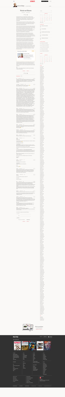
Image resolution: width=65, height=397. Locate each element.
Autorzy (44, 371)
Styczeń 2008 (42, 293)
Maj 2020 (41, 143)
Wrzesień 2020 (42, 139)
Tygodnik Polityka (15, 354)
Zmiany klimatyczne (35, 369)
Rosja (23, 358)
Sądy (13, 370)
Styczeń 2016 (42, 196)
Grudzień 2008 (42, 282)
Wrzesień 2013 (42, 225)
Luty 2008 (41, 292)
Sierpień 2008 (42, 286)
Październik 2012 (42, 236)
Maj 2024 (41, 94)
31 (44, 21)
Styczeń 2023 (42, 110)
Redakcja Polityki (15, 376)
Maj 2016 (41, 192)
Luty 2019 (41, 158)
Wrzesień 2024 (42, 90)
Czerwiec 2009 (42, 276)
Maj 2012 (41, 240)
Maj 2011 (41, 252)
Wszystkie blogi (45, 359)
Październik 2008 (42, 284)
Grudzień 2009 (42, 270)
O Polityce (14, 381)
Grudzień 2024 (42, 87)
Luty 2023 (41, 109)
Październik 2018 (42, 162)
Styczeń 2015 (42, 208)
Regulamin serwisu (28, 376)
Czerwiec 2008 (42, 288)
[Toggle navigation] (14, 1)
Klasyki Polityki (45, 366)
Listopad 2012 (42, 235)
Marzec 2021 (41, 133)
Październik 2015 (42, 199)
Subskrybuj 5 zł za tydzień (39, 329)
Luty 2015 (41, 207)
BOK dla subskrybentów (15, 380)
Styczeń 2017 (42, 184)
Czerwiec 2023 (42, 105)
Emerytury (24, 363)
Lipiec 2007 (41, 299)
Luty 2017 (41, 183)
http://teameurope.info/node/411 (28, 149)
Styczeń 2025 (42, 86)
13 (49, 17)
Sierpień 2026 (42, 66)
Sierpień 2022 (42, 115)
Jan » (42, 22)
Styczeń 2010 (42, 269)
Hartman (44, 355)
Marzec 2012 (41, 242)
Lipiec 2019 (41, 153)
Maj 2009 (41, 277)
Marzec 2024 (41, 96)
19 (47, 18)
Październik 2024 (42, 89)
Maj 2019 (41, 155)
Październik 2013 (42, 224)
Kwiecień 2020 (42, 144)
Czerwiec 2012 (42, 239)
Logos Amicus (17, 84)
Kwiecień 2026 (42, 70)
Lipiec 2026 (41, 67)
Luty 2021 (41, 134)
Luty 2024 (41, 97)
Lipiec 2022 (41, 116)
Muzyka (34, 355)
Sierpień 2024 (42, 91)
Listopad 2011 (42, 246)
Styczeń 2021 (42, 135)
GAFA (23, 367)
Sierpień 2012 (42, 237)
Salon (13, 358)
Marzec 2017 (41, 182)
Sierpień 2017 (42, 177)
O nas (43, 373)
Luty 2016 (41, 195)
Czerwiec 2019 (42, 154)
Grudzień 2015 (42, 197)
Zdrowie (34, 366)
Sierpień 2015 (42, 201)
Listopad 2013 (42, 223)
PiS (13, 366)
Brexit (24, 354)
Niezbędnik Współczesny (16, 357)
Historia (44, 363)
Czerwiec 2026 (42, 68)
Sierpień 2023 (42, 103)
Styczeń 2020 (42, 147)
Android (41, 379)
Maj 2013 (41, 229)
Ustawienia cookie (28, 381)
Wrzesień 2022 (42, 114)
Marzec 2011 (41, 254)
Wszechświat (34, 367)
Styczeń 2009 (42, 281)
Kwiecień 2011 (42, 253)
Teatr (33, 359)
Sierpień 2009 (42, 274)
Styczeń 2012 (42, 244)
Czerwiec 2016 (42, 191)
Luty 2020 (41, 146)
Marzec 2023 (41, 108)
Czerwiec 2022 (42, 117)
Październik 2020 (42, 138)
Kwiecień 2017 (42, 181)
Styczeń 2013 (42, 233)
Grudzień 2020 (42, 136)
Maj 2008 (41, 289)
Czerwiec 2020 (42, 142)
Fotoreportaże (45, 369)
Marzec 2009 (41, 279)
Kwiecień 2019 (42, 156)
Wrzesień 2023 (42, 102)
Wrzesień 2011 (42, 248)
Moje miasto (44, 367)
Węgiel (24, 365)
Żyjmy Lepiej (14, 359)
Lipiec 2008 (41, 287)
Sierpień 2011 (41, 249)
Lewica (14, 367)
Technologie (34, 368)
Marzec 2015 (41, 206)
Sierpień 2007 (42, 298)
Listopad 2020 (42, 137)
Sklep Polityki (45, 374)
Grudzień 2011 (42, 245)
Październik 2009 (42, 272)
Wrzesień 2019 (42, 151)
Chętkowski (44, 358)
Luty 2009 (41, 280)
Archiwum (44, 370)
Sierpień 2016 (42, 189)
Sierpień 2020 (42, 140)
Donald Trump (25, 356)
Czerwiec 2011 (42, 251)
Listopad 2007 (42, 295)
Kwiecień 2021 (42, 132)
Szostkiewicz (44, 356)
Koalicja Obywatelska (15, 368)
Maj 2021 (41, 131)
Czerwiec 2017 (42, 179)
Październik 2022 (42, 113)
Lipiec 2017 (41, 178)
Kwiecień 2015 (42, 205)
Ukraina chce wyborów (44, 48)
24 (44, 61)
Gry (33, 360)
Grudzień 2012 (42, 234)
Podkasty (44, 368)
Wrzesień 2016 (42, 188)
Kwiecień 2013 (42, 230)
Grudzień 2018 (42, 160)
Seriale (34, 357)
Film (33, 356)
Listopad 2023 (42, 100)
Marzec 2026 (41, 71)
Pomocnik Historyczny (15, 355)
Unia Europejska (25, 355)
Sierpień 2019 (42, 152)
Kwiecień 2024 (42, 95)
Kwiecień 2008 (42, 290)
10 (44, 17)
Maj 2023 (41, 106)
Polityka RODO (27, 380)
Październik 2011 (42, 247)
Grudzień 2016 (42, 185)
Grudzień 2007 (42, 294)
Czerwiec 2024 (42, 93)
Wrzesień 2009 (42, 273)
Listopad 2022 (42, 112)
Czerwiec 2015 (42, 203)
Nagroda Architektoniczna (36, 362)
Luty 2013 (41, 232)
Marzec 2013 (41, 231)
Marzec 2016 (41, 194)
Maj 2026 (41, 69)
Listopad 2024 (42, 88)
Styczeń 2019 (42, 159)
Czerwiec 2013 (42, 228)
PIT (23, 364)
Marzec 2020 (41, 145)
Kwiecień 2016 (42, 193)
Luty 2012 (41, 243)
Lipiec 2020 (41, 141)
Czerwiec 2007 (42, 300)
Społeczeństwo (45, 365)
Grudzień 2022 (42, 111)
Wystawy (34, 358)
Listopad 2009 (42, 271)
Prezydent (14, 369)
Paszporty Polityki (35, 361)
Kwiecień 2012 (42, 241)
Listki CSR (24, 368)
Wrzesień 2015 (42, 200)
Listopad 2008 (42, 283)
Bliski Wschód (24, 357)
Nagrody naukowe (35, 370)
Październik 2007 (42, 296)
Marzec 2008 (41, 291)
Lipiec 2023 (41, 104)
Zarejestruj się (28, 219)
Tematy (44, 372)
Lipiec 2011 (41, 250)
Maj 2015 (41, 204)
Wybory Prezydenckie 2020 (16, 365)
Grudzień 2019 (42, 148)
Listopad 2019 (42, 149)
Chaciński (44, 357)
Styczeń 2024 (42, 98)
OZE (23, 366)
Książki (34, 354)
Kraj (13, 364)
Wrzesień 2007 (42, 297)
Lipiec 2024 (41, 92)
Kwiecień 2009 (42, 278)
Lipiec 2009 (41, 275)
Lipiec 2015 (41, 202)
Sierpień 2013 (42, 226)
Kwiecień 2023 (42, 107)
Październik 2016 (42, 187)
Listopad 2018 (42, 161)
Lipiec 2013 (41, 227)
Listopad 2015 (42, 198)
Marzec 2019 (41, 157)
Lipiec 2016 (41, 190)
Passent (44, 354)
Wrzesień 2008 (42, 285)
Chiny (23, 359)
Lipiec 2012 (41, 238)
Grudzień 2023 (42, 99)
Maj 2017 (41, 180)
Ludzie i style (44, 364)
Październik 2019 (42, 150)
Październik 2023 (42, 101)
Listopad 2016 (42, 186)
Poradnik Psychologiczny (16, 356)
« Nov (41, 22)
